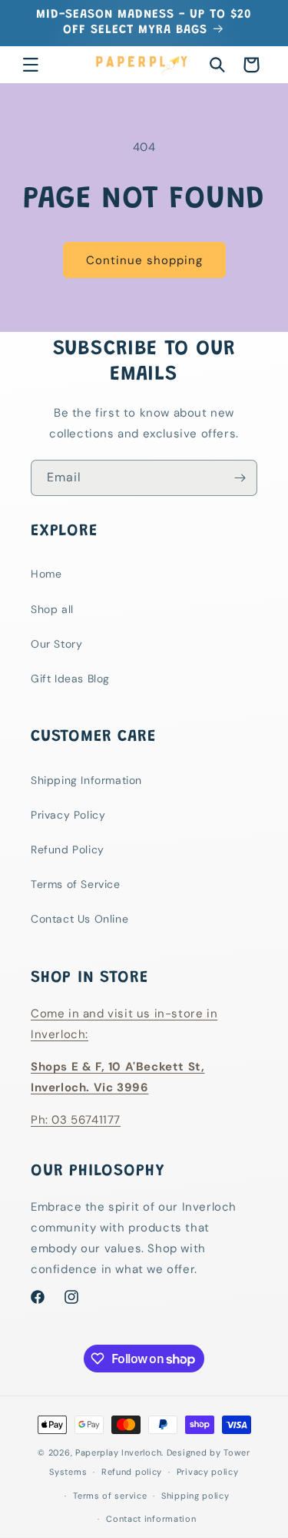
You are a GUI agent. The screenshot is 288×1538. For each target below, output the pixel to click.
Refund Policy (67, 849)
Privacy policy (208, 1471)
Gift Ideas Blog (70, 678)
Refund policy (131, 1471)
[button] (31, 65)
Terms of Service (76, 884)
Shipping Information (86, 780)
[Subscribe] (240, 478)
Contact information (151, 1518)
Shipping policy (195, 1495)
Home (46, 574)
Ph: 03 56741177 (76, 1120)
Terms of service (110, 1495)
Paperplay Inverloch (118, 1452)
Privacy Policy (68, 815)
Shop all (52, 609)
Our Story (56, 644)
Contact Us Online (79, 919)
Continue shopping (144, 260)
